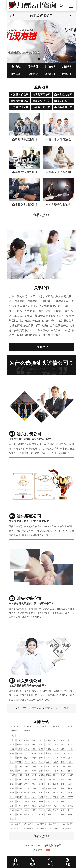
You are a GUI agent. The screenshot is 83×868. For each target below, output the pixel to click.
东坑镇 (55, 740)
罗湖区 (63, 758)
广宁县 (26, 784)
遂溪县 (26, 779)
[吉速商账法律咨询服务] (32, 5)
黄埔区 (70, 753)
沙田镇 (26, 744)
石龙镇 (19, 740)
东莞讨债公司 (67, 824)
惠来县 (34, 814)
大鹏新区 (55, 762)
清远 (11, 806)
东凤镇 (41, 806)
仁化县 (26, 775)
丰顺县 (55, 797)
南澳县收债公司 (20, 100)
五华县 (63, 797)
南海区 (34, 771)
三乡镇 (41, 810)
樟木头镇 (70, 745)
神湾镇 (55, 810)
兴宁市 (70, 797)
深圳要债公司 (67, 828)
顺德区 (41, 771)
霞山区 (63, 775)
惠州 (33, 793)
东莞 (11, 740)
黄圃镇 (26, 806)
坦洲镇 (63, 810)
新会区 (19, 788)
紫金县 (55, 801)
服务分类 (67, 66)
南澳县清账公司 (63, 107)
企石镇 (41, 740)
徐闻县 (34, 779)
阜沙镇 (48, 806)
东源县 (34, 801)
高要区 (19, 784)
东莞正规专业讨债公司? (41, 824)
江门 (62, 784)
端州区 (70, 779)
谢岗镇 (12, 749)
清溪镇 (26, 749)
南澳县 (65, 708)
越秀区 (34, 753)
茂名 (55, 788)
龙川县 (48, 801)
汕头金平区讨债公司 (15, 726)
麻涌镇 (41, 749)
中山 (18, 806)
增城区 (41, 758)
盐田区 (70, 758)
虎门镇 (12, 744)
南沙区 (26, 758)
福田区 (55, 758)
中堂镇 (48, 749)
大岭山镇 (48, 745)
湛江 (55, 775)
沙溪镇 (34, 810)
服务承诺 (15, 74)
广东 (47, 708)
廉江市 (48, 779)
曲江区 (19, 775)
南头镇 (34, 806)
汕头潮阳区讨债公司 (67, 726)
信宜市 (26, 793)
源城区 (26, 801)
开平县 (26, 788)
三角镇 (12, 810)
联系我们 (67, 74)
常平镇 (70, 740)
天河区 (55, 753)
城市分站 (15, 66)
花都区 (12, 758)
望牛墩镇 (70, 749)
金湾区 (19, 766)
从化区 (34, 758)
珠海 (62, 762)
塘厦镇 (19, 749)
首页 (25, 708)
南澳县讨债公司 (20, 94)
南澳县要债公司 (41, 94)
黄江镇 (63, 744)
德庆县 (34, 784)
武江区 (12, 775)
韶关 (62, 771)
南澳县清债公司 (41, 100)
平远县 (34, 797)
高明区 (48, 771)
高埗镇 (55, 749)
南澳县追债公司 (63, 94)
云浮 (55, 814)
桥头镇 (48, 740)
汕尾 (11, 801)
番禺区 (19, 758)
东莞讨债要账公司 (28, 824)
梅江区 (19, 797)
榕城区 (19, 814)
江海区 (70, 784)
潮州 (69, 810)
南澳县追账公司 (41, 107)
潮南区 (70, 766)
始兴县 (34, 775)
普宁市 (48, 814)
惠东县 (55, 793)
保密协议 (33, 74)
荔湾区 (48, 753)
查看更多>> (41, 215)
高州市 (12, 793)
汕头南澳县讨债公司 (28, 730)
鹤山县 (34, 788)
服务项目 (33, 66)
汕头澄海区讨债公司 (41, 726)
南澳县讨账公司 (63, 100)
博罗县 (63, 793)
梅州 (11, 797)
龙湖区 (41, 766)
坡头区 (19, 779)
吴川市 (55, 779)
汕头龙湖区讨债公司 (28, 726)
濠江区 (55, 766)
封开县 (41, 784)
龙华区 (34, 762)
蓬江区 (12, 788)
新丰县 (48, 775)
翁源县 (41, 775)
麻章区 (12, 779)
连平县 (63, 801)
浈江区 (70, 771)
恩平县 (48, 788)
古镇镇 (63, 806)
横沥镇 (63, 740)
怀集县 (48, 784)
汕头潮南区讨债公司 (15, 730)
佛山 (18, 771)
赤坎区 (70, 775)
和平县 (41, 801)
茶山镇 (34, 740)
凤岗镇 (34, 749)
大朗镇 (55, 744)
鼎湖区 (12, 784)
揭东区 (26, 814)
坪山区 (41, 762)
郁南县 (70, 814)
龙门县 (70, 793)
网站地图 (38, 849)
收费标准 (50, 74)
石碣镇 (63, 749)
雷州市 (41, 779)
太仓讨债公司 (15, 824)
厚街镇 (34, 744)
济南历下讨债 (54, 824)
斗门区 (12, 766)
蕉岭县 (48, 797)
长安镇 (19, 744)
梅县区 (26, 797)
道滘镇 (19, 753)
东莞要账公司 (15, 828)
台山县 (41, 788)
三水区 (55, 771)
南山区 (12, 762)
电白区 (70, 788)
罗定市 (12, 819)
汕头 (55, 708)
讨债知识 (50, 66)
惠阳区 (48, 793)
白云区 (63, 753)
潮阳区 (63, 766)
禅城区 (26, 771)
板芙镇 (48, 810)
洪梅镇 (12, 753)
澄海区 (48, 766)
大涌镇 (26, 810)
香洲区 (70, 762)
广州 (26, 753)
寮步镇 (41, 744)
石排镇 (26, 740)
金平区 (34, 766)
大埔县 (41, 797)
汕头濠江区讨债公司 (54, 726)
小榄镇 (55, 806)
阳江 (69, 801)
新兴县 (63, 814)
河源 (18, 801)
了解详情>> (41, 346)
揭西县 (41, 814)
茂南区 (63, 788)
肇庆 (62, 779)
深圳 (47, 758)
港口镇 (19, 810)
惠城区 (41, 793)
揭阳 (11, 814)
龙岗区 (26, 762)
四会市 (55, 784)
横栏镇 (70, 806)
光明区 (48, 762)
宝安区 (19, 762)
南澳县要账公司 (20, 107)
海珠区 (41, 753)
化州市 (19, 793)
